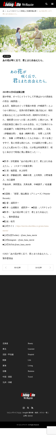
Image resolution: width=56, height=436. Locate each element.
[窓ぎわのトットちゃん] (40, 267)
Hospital (31, 354)
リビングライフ (22, 424)
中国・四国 (7, 377)
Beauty (30, 343)
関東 (4, 360)
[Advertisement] (28, 308)
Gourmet (31, 349)
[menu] (52, 4)
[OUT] (15, 267)
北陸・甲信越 (8, 354)
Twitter (28, 408)
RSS (32, 408)
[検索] (46, 4)
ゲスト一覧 (44, 413)
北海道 (5, 343)
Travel (30, 377)
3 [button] (30, 49)
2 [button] (28, 49)
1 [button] (25, 49)
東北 (4, 349)
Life (29, 360)
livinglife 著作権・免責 (30, 413)
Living (30, 366)
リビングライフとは (14, 413)
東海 (4, 366)
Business (31, 371)
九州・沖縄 (7, 382)
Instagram (24, 408)
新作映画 (7, 56)
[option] (28, 34)
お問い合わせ (28, 416)
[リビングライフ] (18, 4)
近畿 (4, 371)
